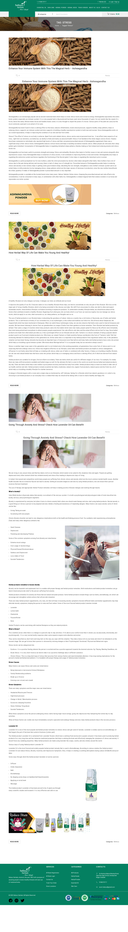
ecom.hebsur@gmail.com (107, 887)
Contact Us (105, 7)
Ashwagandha (99, 117)
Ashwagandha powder (16, 174)
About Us (92, 7)
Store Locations (51, 886)
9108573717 (103, 882)
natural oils (70, 367)
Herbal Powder (60, 7)
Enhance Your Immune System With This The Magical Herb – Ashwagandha (48, 68)
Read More (14, 213)
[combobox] (45, 14)
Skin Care (51, 7)
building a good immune (28, 342)
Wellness (116, 213)
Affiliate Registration (52, 873)
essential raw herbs (51, 367)
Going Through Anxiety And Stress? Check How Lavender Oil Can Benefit (46, 424)
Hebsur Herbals (114, 75)
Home (57, 25)
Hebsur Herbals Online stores (68, 174)
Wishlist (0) (102, 2)
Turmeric (82, 333)
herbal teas (29, 353)
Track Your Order (51, 883)
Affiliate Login (50, 876)
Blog (98, 7)
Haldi (68, 335)
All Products (75, 873)
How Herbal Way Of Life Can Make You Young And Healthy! (39, 252)
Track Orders (83, 7)
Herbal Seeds (72, 7)
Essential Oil (41, 7)
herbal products (21, 318)
